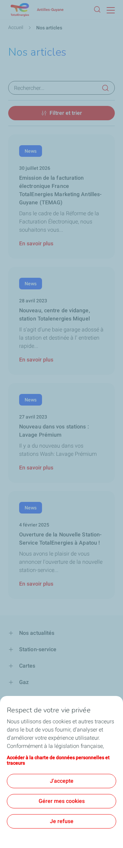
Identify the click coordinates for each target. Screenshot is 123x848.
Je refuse (61, 821)
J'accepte (61, 781)
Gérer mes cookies (62, 801)
